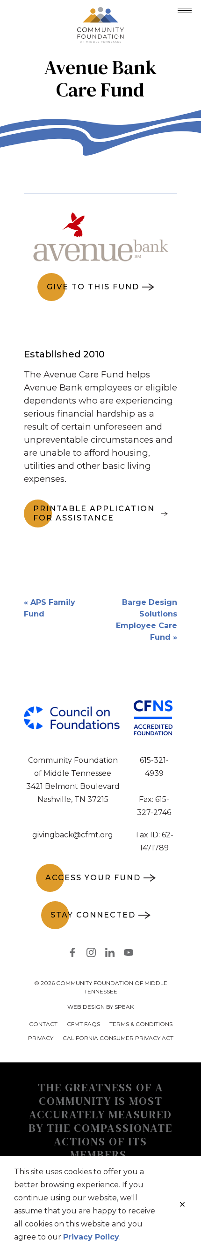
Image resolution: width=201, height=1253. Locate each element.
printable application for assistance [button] (94, 513)
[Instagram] (91, 954)
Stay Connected (93, 915)
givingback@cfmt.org (72, 834)
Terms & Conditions (140, 1023)
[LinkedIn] (110, 954)
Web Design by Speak (100, 1006)
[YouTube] (128, 954)
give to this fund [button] (93, 286)
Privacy (40, 1037)
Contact (43, 1023)
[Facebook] (72, 954)
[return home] (100, 12)
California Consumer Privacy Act (118, 1037)
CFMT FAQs (83, 1023)
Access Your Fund (93, 877)
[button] (185, 10)
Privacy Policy (91, 1236)
